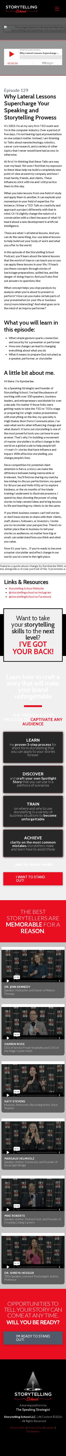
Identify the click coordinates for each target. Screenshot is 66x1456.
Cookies (49, 1427)
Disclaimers (33, 1431)
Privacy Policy (18, 1427)
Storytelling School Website (26, 588)
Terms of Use (35, 1427)
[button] (57, 9)
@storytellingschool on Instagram (30, 592)
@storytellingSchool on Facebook (30, 596)
